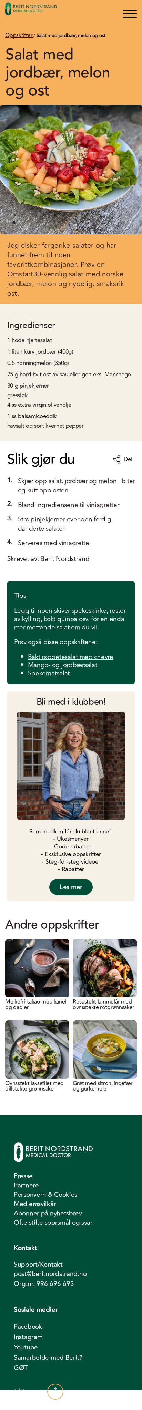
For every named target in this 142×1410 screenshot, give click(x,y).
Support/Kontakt (38, 1264)
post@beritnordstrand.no (50, 1274)
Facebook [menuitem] (28, 1327)
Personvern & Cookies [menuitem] (45, 1195)
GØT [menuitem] (21, 1368)
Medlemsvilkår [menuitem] (35, 1204)
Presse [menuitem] (23, 1176)
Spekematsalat (49, 673)
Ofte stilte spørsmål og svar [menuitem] (53, 1222)
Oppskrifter (19, 35)
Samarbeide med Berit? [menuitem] (48, 1358)
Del (128, 459)
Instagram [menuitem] (28, 1337)
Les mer (71, 887)
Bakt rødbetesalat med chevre (70, 657)
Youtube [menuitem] (26, 1347)
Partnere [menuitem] (26, 1185)
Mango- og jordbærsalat (62, 665)
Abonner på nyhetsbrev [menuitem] (48, 1213)
